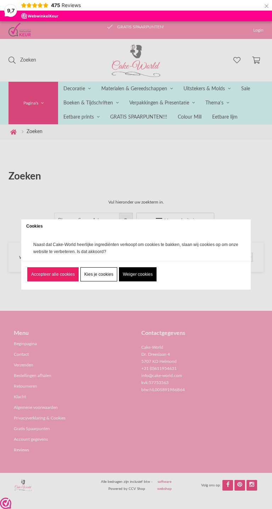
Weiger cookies (138, 274)
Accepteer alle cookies (53, 274)
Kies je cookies (98, 274)
